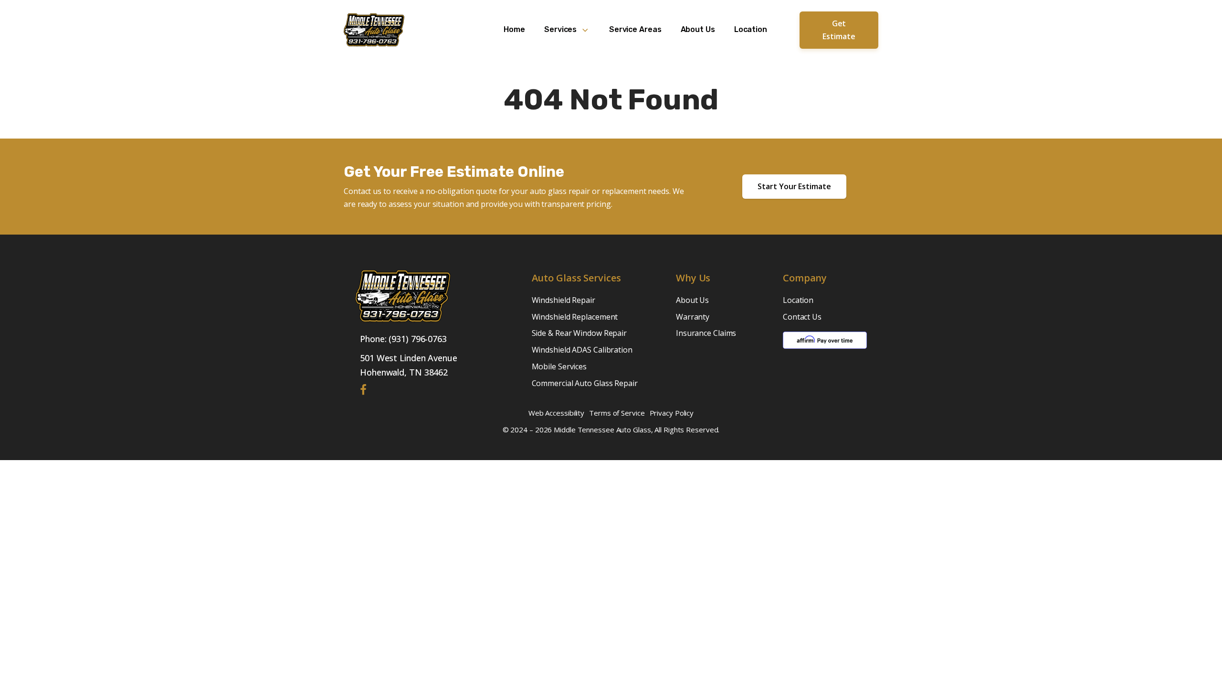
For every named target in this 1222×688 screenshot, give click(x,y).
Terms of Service (616, 413)
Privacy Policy (672, 413)
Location (750, 29)
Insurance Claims (706, 333)
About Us (698, 29)
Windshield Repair (563, 300)
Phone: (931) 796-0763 (403, 338)
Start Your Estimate (794, 186)
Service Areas (635, 29)
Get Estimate (838, 30)
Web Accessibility (556, 413)
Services (560, 29)
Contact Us (802, 317)
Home (514, 29)
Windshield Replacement (575, 317)
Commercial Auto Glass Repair (585, 383)
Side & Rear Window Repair (579, 333)
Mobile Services (559, 366)
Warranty (692, 317)
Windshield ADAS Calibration (582, 349)
